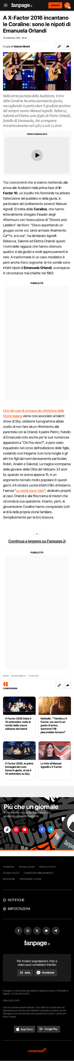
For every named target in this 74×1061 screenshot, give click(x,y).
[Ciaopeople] (37, 1050)
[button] (67, 46)
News (6, 676)
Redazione (9, 879)
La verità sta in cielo (30, 491)
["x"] (33, 829)
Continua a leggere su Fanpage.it (37, 541)
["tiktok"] (7, 829)
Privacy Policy (47, 866)
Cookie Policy (11, 872)
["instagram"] (16, 829)
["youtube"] (24, 829)
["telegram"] (50, 829)
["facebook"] (42, 829)
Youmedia (8, 866)
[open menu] (4, 5)
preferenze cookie (31, 879)
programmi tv (18, 676)
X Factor (33, 676)
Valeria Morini (21, 46)
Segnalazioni (27, 866)
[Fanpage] (37, 943)
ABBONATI (55, 5)
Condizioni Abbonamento (39, 872)
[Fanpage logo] (21, 5)
